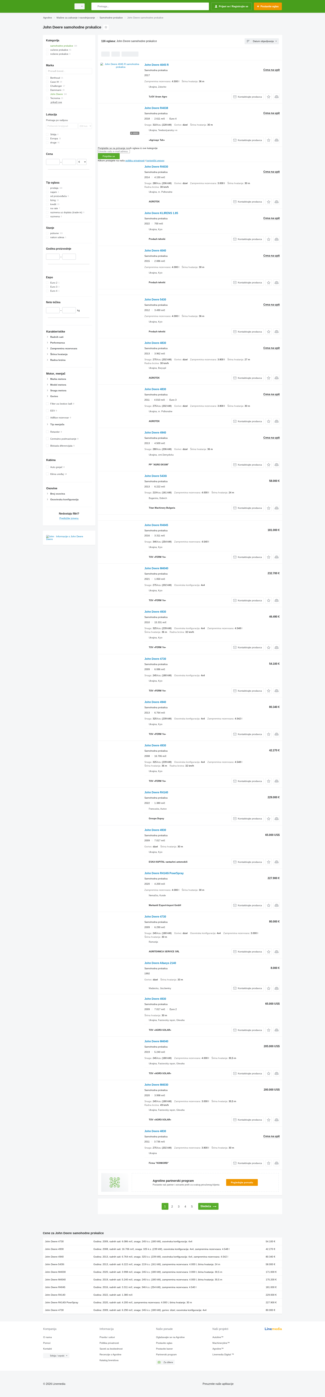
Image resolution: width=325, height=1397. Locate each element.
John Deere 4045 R (156, 64)
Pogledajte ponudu (242, 1182)
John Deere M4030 (156, 1084)
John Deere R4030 (156, 166)
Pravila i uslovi (107, 1337)
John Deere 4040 (155, 250)
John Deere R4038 (156, 108)
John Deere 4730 (155, 658)
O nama (47, 1337)
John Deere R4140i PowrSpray (164, 873)
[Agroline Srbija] (56, 6)
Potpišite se (109, 156)
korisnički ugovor (155, 160)
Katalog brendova (109, 1360)
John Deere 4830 (155, 342)
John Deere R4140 (156, 792)
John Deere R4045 (156, 525)
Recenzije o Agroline (110, 1354)
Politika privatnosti (109, 1343)
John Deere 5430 (155, 299)
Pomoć (47, 1343)
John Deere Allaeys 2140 (160, 963)
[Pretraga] (95, 6)
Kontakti (47, 1348)
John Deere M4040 (156, 568)
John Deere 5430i (155, 476)
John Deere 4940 (155, 432)
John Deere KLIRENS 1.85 (161, 213)
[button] (268, 97)
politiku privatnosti (135, 160)
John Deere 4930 (155, 611)
